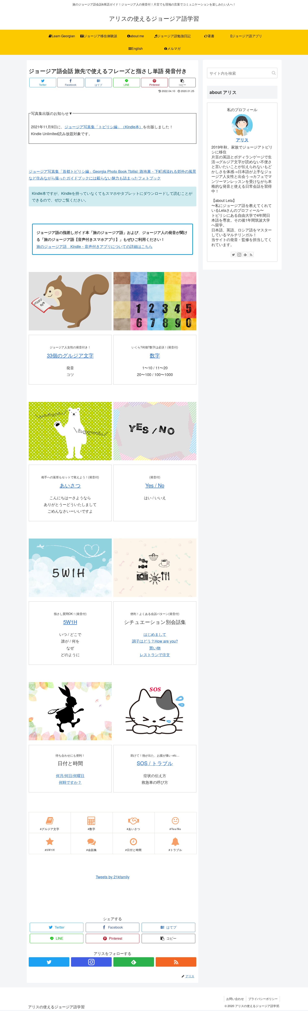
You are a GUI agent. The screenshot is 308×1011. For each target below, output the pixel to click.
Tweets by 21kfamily (112, 876)
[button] (273, 73)
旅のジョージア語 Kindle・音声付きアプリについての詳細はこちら (94, 246)
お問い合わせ (235, 999)
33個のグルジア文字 (70, 355)
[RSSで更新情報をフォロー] (176, 962)
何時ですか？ (70, 782)
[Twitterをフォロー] (49, 962)
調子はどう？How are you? (155, 641)
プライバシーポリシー (263, 999)
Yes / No (154, 485)
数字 (155, 355)
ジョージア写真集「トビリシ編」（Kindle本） (104, 126)
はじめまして (155, 634)
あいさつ (70, 485)
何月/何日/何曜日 (70, 775)
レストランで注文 (155, 654)
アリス (242, 140)
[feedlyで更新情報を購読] (133, 962)
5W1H (70, 621)
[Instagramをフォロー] (91, 962)
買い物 (154, 647)
